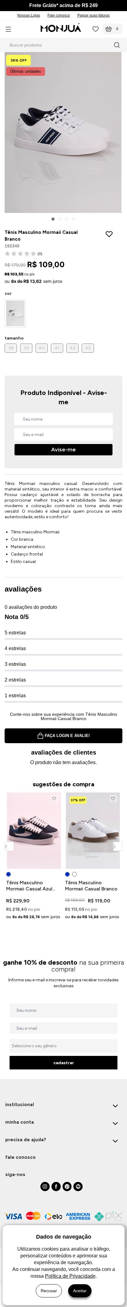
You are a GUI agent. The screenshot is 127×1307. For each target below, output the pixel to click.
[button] (53, 219)
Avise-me (63, 449)
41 (57, 348)
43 (88, 348)
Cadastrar (63, 1062)
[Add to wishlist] (110, 234)
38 (11, 348)
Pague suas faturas (93, 15)
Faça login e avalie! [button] (67, 735)
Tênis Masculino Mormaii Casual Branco (91, 886)
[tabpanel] (34, 857)
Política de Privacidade (70, 1276)
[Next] (117, 846)
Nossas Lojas (28, 15)
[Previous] (9, 846)
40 (42, 348)
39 (26, 348)
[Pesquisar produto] (117, 45)
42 (73, 348)
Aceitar (80, 1290)
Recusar (49, 1290)
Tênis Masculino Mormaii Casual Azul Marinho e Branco (29, 886)
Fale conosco (58, 15)
